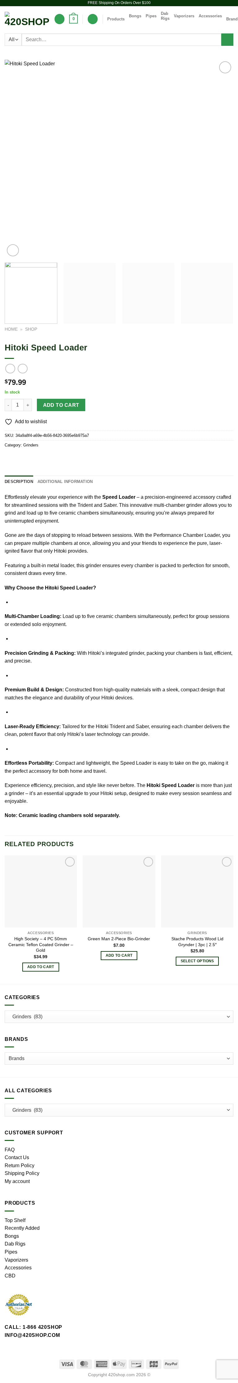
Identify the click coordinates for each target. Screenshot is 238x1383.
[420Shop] (27, 19)
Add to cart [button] (40, 967)
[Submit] (227, 39)
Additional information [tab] (65, 481)
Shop (31, 329)
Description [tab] (19, 481)
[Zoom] (13, 250)
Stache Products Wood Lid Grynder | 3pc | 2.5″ (197, 941)
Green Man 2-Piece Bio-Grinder (119, 938)
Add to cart (61, 405)
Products (116, 19)
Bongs (135, 16)
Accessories (210, 16)
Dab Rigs (165, 16)
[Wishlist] (59, 19)
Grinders (30, 445)
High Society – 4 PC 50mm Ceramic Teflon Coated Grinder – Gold (40, 944)
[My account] (93, 19)
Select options (197, 961)
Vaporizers (184, 16)
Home (11, 329)
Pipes (151, 16)
